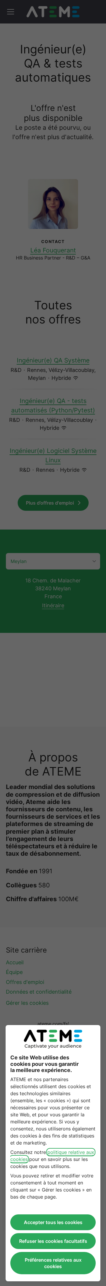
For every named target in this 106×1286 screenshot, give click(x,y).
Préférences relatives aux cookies (53, 1263)
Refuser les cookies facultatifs (53, 1241)
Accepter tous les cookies (53, 1222)
